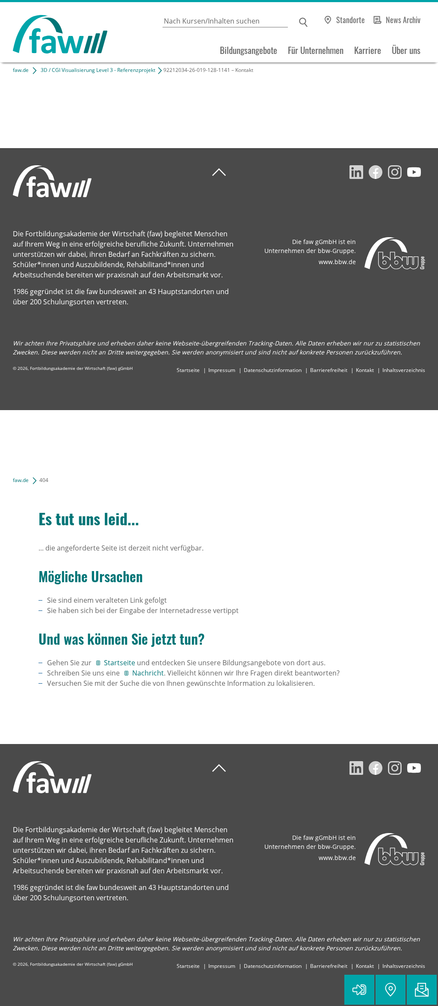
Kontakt (365, 370)
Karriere (367, 50)
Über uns (406, 50)
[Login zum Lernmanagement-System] (359, 990)
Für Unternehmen (315, 50)
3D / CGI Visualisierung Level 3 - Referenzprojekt (98, 70)
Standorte (350, 19)
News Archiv (403, 19)
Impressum (221, 370)
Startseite (188, 370)
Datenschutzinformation (273, 370)
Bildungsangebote (248, 50)
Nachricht (148, 673)
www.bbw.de (337, 262)
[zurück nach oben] (219, 172)
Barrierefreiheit (328, 370)
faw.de (21, 70)
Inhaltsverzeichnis (403, 370)
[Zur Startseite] (53, 32)
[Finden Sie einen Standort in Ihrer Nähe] (390, 990)
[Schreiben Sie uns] (422, 990)
